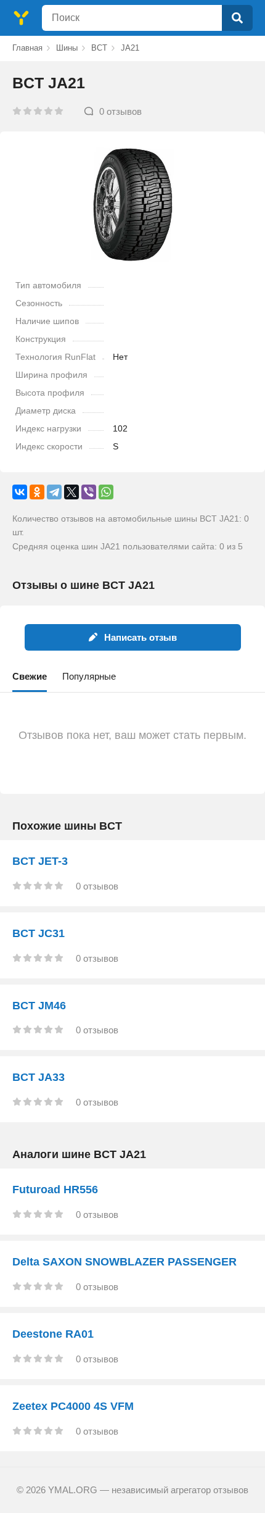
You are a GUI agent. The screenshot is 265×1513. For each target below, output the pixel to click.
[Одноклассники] (37, 492)
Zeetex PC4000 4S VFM (73, 1406)
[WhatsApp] (106, 492)
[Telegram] (54, 492)
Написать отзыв (140, 637)
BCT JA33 (38, 1077)
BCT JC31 (38, 933)
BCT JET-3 (40, 861)
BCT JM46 (39, 1005)
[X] (71, 492)
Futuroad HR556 (55, 1189)
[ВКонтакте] (19, 492)
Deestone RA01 (53, 1334)
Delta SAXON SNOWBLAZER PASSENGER (124, 1262)
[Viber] (88, 492)
